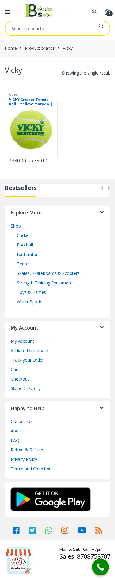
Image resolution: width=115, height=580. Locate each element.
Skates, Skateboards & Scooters (48, 273)
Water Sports (29, 302)
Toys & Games (31, 292)
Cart (15, 369)
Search (101, 28)
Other (13, 94)
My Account (22, 341)
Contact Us (22, 421)
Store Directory (25, 388)
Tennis (23, 264)
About (16, 431)
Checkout (20, 379)
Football (25, 245)
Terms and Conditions (32, 469)
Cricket (23, 235)
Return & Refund (27, 450)
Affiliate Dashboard (29, 350)
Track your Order (27, 360)
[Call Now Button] (100, 567)
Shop (16, 226)
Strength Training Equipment (44, 283)
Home (11, 48)
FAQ (15, 440)
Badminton (28, 254)
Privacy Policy (24, 459)
